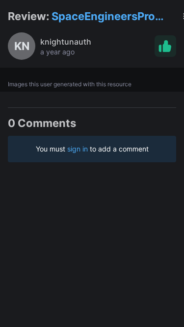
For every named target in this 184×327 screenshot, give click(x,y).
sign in (77, 149)
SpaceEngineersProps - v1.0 (110, 17)
